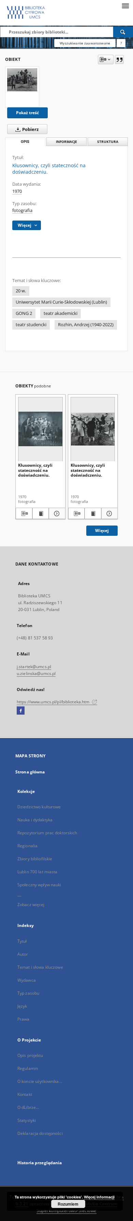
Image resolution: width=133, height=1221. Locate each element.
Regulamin (27, 1068)
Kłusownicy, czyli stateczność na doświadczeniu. (35, 470)
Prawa (23, 1019)
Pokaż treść (27, 113)
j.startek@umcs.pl (34, 666)
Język (22, 1006)
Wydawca (26, 980)
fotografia (22, 210)
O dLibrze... (28, 1107)
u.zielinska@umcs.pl (36, 673)
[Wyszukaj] (123, 31)
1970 (17, 191)
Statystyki (26, 1120)
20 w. (21, 291)
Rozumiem (68, 1204)
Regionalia (27, 846)
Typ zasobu (28, 993)
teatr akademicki (60, 313)
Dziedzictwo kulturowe (39, 807)
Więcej (102, 530)
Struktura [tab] (107, 142)
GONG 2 (24, 313)
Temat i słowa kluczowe (40, 967)
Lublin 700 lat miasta (37, 872)
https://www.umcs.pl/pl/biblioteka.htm (54, 702)
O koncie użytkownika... (39, 1081)
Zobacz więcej (31, 904)
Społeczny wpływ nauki (39, 885)
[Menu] (125, 5)
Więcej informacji (99, 1196)
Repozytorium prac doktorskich (47, 833)
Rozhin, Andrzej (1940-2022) (86, 325)
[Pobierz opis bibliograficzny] (24, 513)
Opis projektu (30, 1055)
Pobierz (30, 129)
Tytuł (22, 941)
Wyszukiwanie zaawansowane (85, 43)
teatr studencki (31, 325)
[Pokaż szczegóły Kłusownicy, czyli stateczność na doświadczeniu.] (56, 513)
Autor (22, 954)
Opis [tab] (25, 142)
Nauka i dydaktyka (35, 820)
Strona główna (30, 772)
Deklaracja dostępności (40, 1133)
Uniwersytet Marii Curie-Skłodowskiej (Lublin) (61, 302)
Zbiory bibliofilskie (34, 859)
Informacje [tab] (66, 142)
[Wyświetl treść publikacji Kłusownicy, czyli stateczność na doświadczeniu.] (41, 513)
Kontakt (24, 1094)
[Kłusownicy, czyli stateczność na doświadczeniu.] (22, 79)
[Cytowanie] (119, 59)
